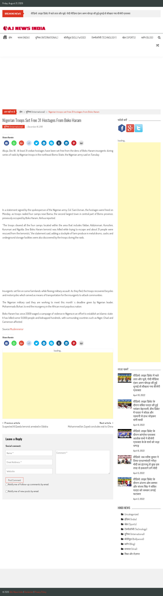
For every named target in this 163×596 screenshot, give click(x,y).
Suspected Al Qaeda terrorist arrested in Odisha (25, 427)
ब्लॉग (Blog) (147, 37)
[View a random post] (157, 45)
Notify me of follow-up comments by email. (28, 484)
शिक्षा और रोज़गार (132, 553)
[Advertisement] (81, 83)
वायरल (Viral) (130, 549)
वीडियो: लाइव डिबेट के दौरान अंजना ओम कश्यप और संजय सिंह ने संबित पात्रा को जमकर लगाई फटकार (145, 486)
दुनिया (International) (46, 37)
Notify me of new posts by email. (23, 491)
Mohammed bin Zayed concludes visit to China (90, 427)
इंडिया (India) (130, 519)
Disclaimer (28, 592)
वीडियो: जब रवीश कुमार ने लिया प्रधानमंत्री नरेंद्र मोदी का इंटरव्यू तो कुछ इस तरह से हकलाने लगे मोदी (146, 462)
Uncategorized (131, 514)
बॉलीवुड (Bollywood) (75, 37)
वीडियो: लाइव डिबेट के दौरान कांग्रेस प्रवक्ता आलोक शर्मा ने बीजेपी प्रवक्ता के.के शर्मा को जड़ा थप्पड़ (146, 438)
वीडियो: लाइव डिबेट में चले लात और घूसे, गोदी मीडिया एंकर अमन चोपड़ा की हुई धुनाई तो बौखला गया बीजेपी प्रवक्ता (146, 383)
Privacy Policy (40, 592)
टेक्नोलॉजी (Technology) (104, 37)
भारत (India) (24, 37)
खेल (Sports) (129, 37)
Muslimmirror (16, 329)
